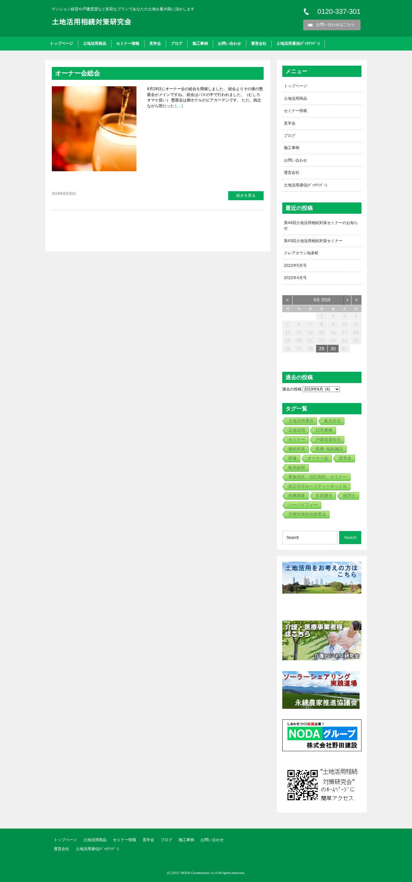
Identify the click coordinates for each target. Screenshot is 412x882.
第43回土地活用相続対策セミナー (313, 241)
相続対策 (296, 448)
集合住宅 (332, 420)
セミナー (296, 439)
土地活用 (296, 430)
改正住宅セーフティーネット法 (317, 486)
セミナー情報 (127, 43)
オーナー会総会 (77, 73)
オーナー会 (317, 458)
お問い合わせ (229, 43)
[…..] (178, 106)
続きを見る (246, 195)
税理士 (349, 495)
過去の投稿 (292, 389)
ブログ (177, 43)
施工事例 (200, 43)
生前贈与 (324, 495)
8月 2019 (322, 299)
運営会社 (259, 43)
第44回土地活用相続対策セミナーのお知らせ (321, 225)
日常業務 (324, 430)
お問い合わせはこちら (335, 24)
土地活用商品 (94, 43)
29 (321, 348)
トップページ (61, 43)
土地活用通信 (301, 420)
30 (333, 348)
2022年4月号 (295, 278)
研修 (292, 458)
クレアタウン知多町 (301, 253)
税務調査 (296, 495)
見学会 (155, 43)
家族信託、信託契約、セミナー (317, 476)
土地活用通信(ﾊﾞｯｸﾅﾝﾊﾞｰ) (298, 43)
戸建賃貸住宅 (328, 439)
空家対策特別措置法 (307, 514)
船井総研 (296, 467)
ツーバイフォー (303, 504)
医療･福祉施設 (329, 448)
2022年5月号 (295, 265)
